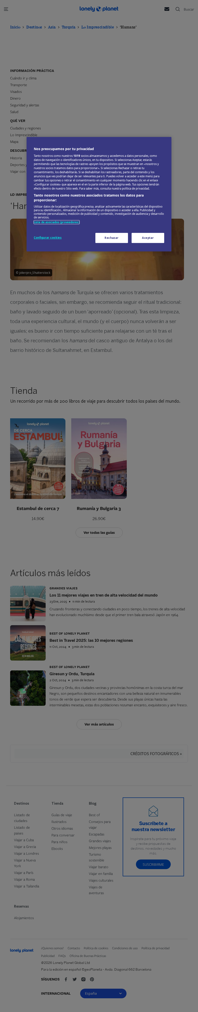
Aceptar (148, 238)
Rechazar (112, 238)
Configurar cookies (48, 237)
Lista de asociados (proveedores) (56, 222)
